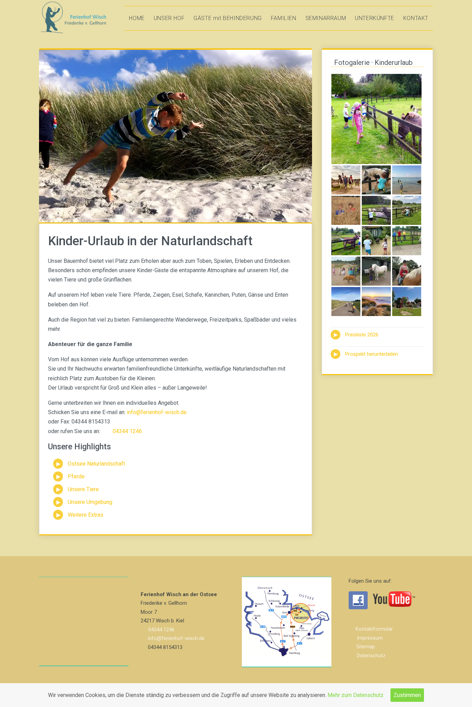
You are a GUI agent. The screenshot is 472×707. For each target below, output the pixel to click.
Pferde (76, 476)
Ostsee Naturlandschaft (96, 463)
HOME (136, 18)
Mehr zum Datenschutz (356, 695)
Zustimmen (407, 695)
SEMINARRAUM (325, 18)
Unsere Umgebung (90, 502)
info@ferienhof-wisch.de (157, 412)
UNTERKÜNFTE (374, 18)
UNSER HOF (169, 18)
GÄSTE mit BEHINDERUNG (227, 18)
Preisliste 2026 (361, 335)
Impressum (370, 638)
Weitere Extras (85, 515)
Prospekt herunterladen (371, 354)
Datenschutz (371, 655)
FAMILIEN (283, 18)
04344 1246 (127, 431)
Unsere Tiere (83, 489)
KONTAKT (415, 18)
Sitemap (365, 646)
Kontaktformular (374, 629)
